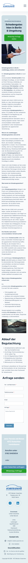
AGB (14, 526)
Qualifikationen (14, 524)
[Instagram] (10, 503)
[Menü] (25, 5)
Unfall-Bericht (14, 516)
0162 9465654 (15, 544)
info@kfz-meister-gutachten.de (15, 540)
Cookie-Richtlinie (14, 532)
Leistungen (14, 522)
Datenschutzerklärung (14, 530)
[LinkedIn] (18, 503)
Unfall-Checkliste (14, 513)
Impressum (14, 528)
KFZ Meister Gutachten (15, 493)
